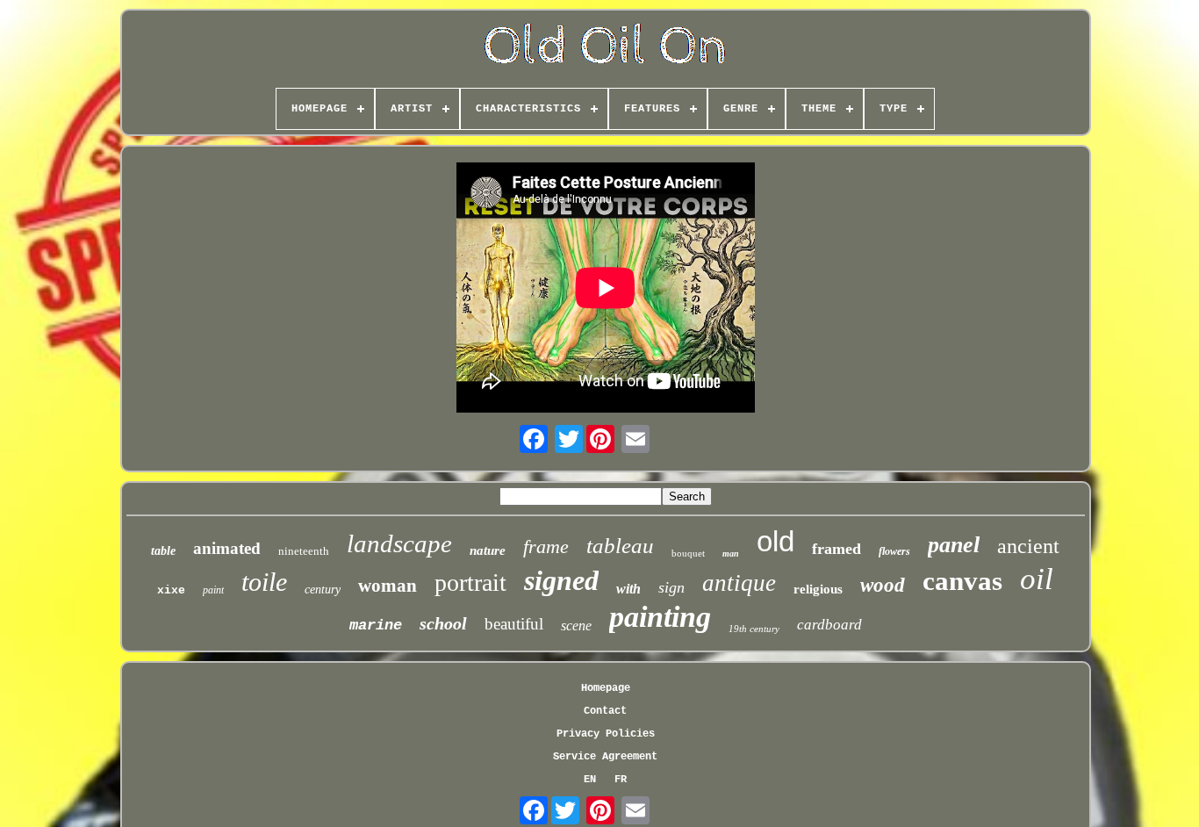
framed (836, 548)
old (775, 541)
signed (561, 580)
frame (546, 546)
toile (264, 581)
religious (818, 589)
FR (620, 779)
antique (739, 583)
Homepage (605, 688)
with (628, 588)
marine (375, 625)
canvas (962, 580)
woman (387, 585)
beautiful (514, 624)
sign (671, 587)
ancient (1028, 546)
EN (590, 779)
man (730, 553)
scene (576, 625)
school (443, 623)
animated (227, 548)
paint (213, 590)
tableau (620, 545)
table (163, 550)
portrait (470, 582)
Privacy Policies (605, 734)
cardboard (829, 624)
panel (954, 544)
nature (488, 550)
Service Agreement (605, 757)
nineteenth (303, 550)
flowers (894, 551)
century (323, 589)
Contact (605, 711)
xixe (171, 590)
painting (660, 616)
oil (1036, 579)
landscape (399, 543)
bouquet (688, 553)
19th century (754, 628)
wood (882, 585)
